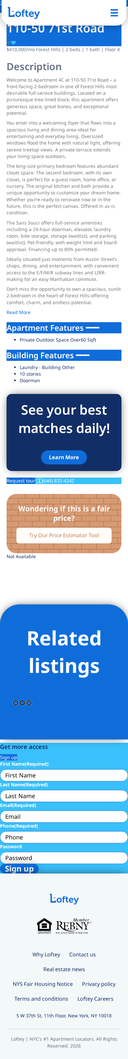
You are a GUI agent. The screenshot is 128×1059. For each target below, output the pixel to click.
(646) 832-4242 (58, 481)
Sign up (8, 757)
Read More (19, 312)
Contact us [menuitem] (82, 954)
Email (18, 805)
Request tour (21, 481)
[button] (64, 457)
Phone (19, 826)
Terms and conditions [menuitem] (41, 998)
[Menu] (114, 12)
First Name (24, 764)
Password (11, 846)
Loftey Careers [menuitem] (95, 998)
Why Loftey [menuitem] (46, 954)
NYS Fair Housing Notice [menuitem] (43, 984)
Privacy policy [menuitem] (99, 984)
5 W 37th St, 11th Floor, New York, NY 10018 (64, 1015)
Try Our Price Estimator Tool (64, 535)
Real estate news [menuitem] (64, 969)
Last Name (24, 784)
